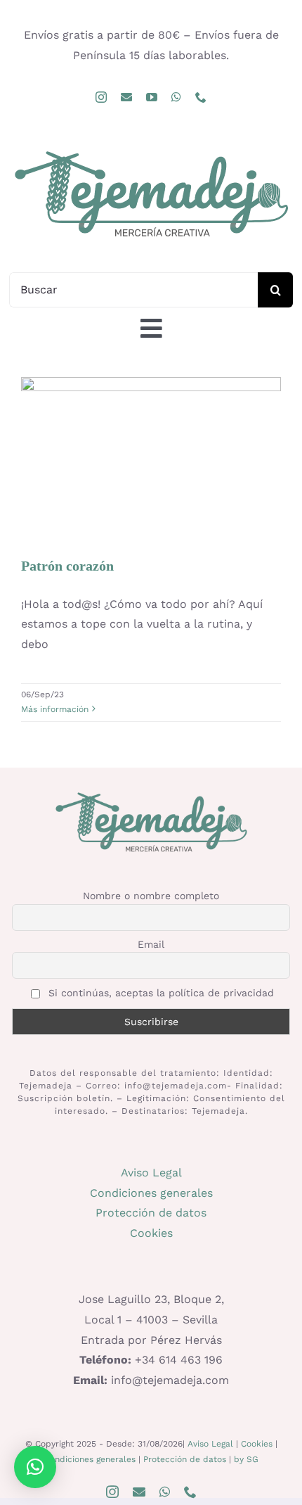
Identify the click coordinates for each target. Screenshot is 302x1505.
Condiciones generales (151, 1193)
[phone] (200, 97)
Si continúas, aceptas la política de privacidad (159, 992)
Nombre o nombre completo (151, 895)
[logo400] (151, 150)
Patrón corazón (151, 440)
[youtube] (151, 97)
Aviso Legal (151, 1172)
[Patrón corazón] (151, 459)
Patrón (151, 485)
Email (151, 944)
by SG (246, 1459)
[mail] (126, 97)
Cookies (151, 1233)
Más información (54, 709)
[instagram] (101, 97)
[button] (35, 1467)
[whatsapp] (176, 97)
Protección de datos (151, 1212)
